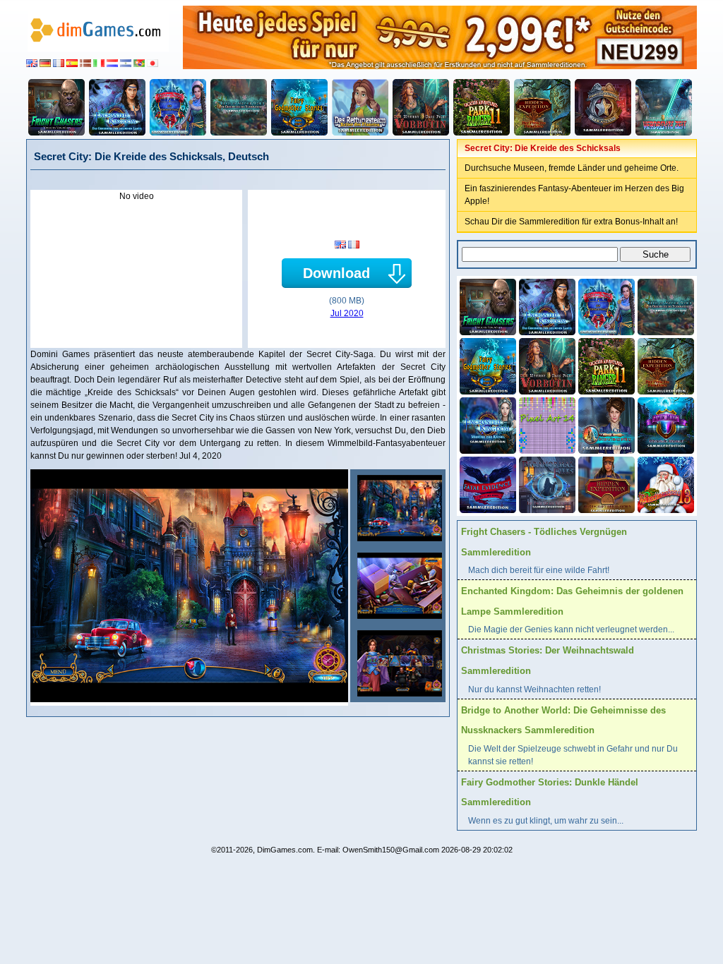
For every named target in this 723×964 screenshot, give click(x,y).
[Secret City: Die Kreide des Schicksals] (398, 508)
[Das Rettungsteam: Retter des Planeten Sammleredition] (360, 107)
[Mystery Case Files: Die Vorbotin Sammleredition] (421, 107)
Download (336, 273)
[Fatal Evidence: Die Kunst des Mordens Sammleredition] (486, 483)
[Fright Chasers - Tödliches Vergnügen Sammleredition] (56, 107)
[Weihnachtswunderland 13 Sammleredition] (664, 483)
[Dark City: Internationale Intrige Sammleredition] (605, 424)
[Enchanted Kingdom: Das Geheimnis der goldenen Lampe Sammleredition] (117, 107)
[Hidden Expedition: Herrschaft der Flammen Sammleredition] (605, 483)
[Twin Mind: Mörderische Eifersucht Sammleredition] (664, 424)
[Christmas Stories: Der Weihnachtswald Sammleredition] (178, 107)
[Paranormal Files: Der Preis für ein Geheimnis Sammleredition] (545, 483)
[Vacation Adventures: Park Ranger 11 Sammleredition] (481, 107)
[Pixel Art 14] (545, 424)
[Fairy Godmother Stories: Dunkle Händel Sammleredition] (299, 107)
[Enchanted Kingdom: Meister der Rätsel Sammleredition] (486, 424)
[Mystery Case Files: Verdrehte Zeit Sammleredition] (663, 107)
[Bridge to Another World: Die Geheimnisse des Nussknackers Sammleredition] (238, 107)
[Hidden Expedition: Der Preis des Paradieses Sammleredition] (542, 107)
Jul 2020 (347, 313)
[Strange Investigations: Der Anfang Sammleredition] (603, 107)
